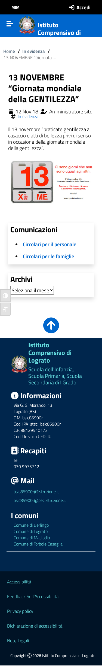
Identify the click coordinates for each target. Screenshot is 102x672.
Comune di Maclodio (32, 537)
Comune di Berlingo (31, 525)
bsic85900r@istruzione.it (36, 491)
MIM (15, 7)
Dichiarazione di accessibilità (34, 625)
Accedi (83, 7)
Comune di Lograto (31, 531)
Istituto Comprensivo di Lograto (59, 33)
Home (9, 51)
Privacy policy (20, 611)
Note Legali (18, 640)
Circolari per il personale (49, 244)
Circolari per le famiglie (48, 256)
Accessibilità (19, 581)
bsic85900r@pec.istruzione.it (40, 500)
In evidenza (33, 51)
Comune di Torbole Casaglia (38, 544)
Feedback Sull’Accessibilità (32, 596)
